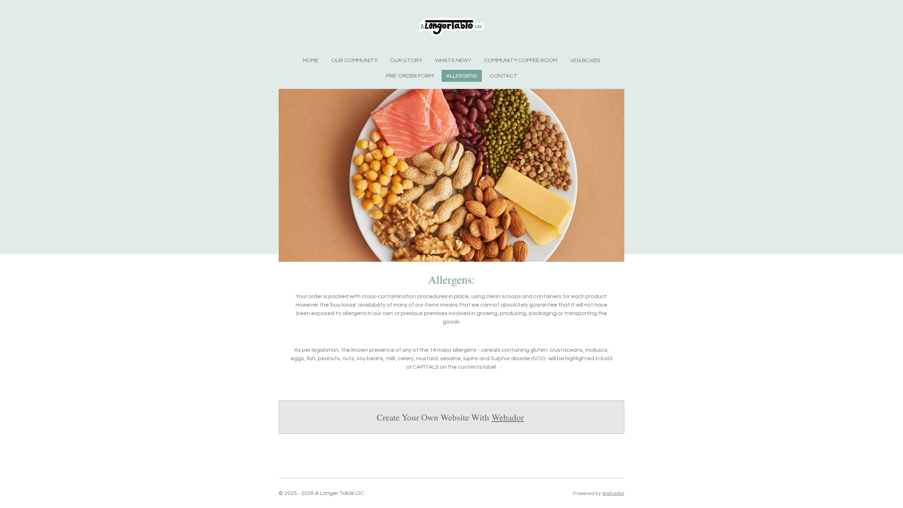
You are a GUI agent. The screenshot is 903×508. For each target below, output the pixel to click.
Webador (508, 417)
